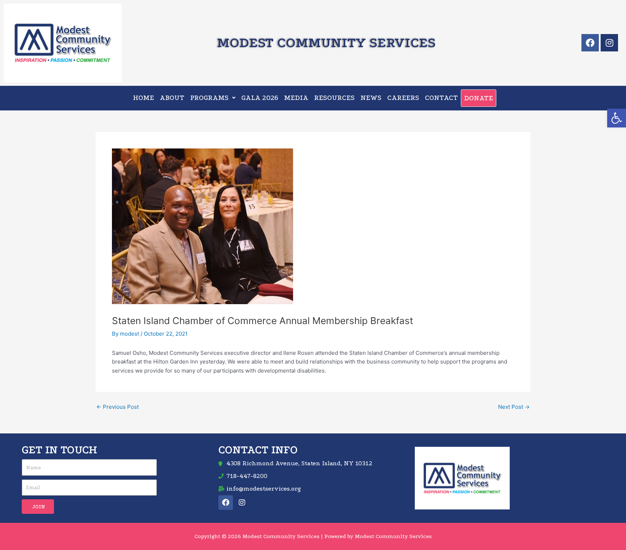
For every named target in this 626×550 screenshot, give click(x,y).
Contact (441, 98)
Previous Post (117, 407)
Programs (209, 98)
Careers (403, 98)
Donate (478, 98)
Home (143, 98)
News (370, 98)
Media (296, 98)
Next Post (514, 407)
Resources (334, 98)
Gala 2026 (259, 98)
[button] (616, 118)
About (172, 98)
